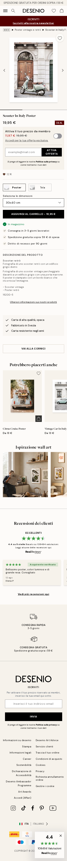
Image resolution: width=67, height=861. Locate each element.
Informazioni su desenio (17, 740)
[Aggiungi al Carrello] (38, 418)
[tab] (11, 108)
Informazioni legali (20, 752)
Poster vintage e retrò (28, 29)
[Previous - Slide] (4, 70)
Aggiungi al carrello (33, 214)
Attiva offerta (52, 152)
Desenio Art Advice (47, 740)
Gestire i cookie (45, 786)
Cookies (41, 765)
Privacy (40, 771)
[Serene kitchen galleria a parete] (25, 474)
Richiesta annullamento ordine (50, 778)
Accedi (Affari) (22, 797)
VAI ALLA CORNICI (33, 348)
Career (27, 758)
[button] (49, 845)
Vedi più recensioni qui (33, 594)
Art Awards (24, 791)
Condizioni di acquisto (49, 758)
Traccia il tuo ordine (47, 752)
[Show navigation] (5, 10)
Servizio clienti (44, 746)
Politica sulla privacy (46, 161)
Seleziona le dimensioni (18, 196)
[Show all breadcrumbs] (6, 30)
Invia (33, 716)
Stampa (26, 746)
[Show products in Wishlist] (54, 10)
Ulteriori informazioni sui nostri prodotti (33, 302)
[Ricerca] (13, 10)
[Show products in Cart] (62, 10)
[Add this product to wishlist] (60, 38)
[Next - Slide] (63, 70)
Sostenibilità (23, 765)
